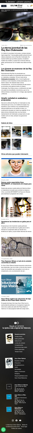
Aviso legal (24, 426)
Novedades (7, 10)
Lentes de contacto (20, 343)
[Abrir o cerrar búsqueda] (28, 6)
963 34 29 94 (20, 1)
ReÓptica (17, 373)
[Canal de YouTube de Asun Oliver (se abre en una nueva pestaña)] (20, 420)
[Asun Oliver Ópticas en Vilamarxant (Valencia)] (9, 409)
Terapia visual (18, 351)
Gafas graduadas (19, 339)
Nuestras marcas (19, 361)
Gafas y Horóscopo (20, 371)
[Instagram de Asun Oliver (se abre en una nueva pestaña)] (13, 420)
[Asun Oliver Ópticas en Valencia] (9, 386)
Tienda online (18, 336)
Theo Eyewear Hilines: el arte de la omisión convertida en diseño (16, 262)
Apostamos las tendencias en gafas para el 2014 (16, 222)
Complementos (19, 345)
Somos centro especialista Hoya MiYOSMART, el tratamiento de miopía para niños (16, 183)
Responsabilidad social (21, 376)
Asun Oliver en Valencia (21, 385)
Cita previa (18, 363)
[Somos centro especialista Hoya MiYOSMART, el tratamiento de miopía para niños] (16, 168)
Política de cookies (16, 428)
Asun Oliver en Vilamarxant (19, 408)
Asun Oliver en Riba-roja (20, 395)
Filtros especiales (19, 349)
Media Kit (24, 425)
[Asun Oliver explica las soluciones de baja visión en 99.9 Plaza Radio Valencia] (16, 284)
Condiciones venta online (13, 426)
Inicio (2, 10)
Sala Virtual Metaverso (21, 378)
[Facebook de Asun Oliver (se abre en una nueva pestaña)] (16, 420)
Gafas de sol (18, 341)
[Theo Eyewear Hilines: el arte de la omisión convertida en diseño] (16, 247)
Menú (4, 6)
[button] (3, 429)
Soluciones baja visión (21, 347)
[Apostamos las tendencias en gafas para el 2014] (16, 207)
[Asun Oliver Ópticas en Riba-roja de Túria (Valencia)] (9, 396)
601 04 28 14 (28, 1)
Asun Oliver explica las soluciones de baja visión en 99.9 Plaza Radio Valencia (16, 299)
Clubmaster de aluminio (8, 79)
